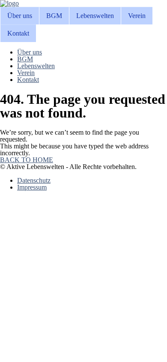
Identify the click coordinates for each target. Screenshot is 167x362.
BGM (54, 15)
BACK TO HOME (26, 159)
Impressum (32, 187)
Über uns (19, 15)
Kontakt (18, 33)
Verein (137, 15)
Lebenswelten (95, 15)
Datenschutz (34, 180)
